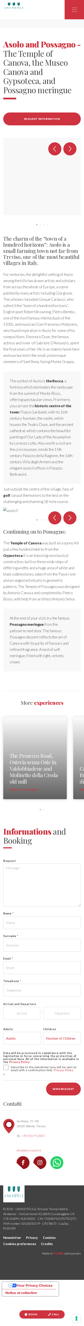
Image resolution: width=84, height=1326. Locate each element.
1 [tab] (36, 224)
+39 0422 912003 (33, 1136)
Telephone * (12, 981)
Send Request (63, 1089)
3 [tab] (43, 224)
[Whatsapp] (58, 1162)
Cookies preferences (19, 1244)
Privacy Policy (19, 1062)
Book (32, 1314)
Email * (8, 958)
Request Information (42, 118)
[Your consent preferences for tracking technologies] (76, 1318)
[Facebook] (25, 1162)
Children (49, 1029)
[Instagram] (41, 1162)
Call (55, 1314)
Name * (8, 913)
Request (9, 860)
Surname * (10, 935)
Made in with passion (61, 1253)
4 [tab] (47, 224)
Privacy (32, 1237)
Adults (8, 1029)
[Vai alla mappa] (8, 1126)
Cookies (49, 1237)
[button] (54, 148)
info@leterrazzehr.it (29, 1150)
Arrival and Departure (19, 1004)
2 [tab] (40, 224)
